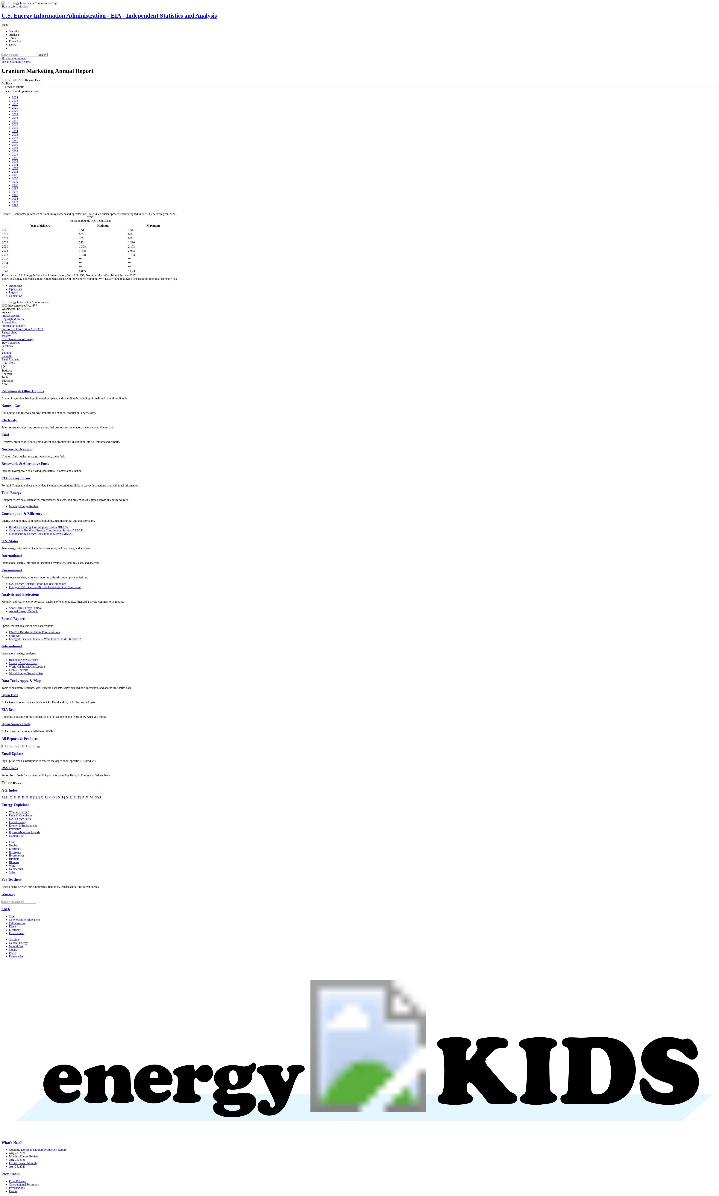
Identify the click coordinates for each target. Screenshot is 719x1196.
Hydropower (16, 855)
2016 (15, 124)
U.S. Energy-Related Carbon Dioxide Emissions (37, 583)
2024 (15, 97)
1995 (15, 195)
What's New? (11, 1143)
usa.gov (6, 335)
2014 (15, 131)
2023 (15, 100)
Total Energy (11, 493)
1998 (15, 185)
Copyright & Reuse (13, 319)
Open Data (15, 289)
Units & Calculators (20, 815)
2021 (15, 107)
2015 (15, 127)
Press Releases (17, 1181)
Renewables (16, 956)
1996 (15, 191)
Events (13, 1191)
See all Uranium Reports (16, 61)
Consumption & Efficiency (21, 514)
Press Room (10, 1174)
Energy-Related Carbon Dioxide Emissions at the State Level (45, 587)
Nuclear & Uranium (16, 449)
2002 (15, 171)
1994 (15, 198)
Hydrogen (15, 852)
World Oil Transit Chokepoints (27, 666)
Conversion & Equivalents (24, 919)
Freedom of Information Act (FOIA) (22, 329)
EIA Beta (8, 710)
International (11, 556)
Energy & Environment (23, 825)
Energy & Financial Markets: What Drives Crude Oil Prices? (45, 639)
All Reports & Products (19, 739)
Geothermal (16, 869)
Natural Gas (10, 406)
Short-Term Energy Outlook (25, 608)
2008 (15, 151)
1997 (15, 188)
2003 (15, 168)
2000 (15, 178)
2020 (15, 111)
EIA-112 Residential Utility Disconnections (34, 632)
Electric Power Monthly (23, 1163)
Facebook (7, 346)
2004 (15, 164)
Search (42, 54)
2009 (15, 148)
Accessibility (9, 322)
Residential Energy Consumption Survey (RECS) (38, 527)
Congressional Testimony (24, 1184)
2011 (15, 141)
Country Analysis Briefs (23, 663)
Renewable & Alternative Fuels (25, 464)
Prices (12, 953)
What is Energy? (19, 812)
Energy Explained (15, 805)
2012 (15, 138)
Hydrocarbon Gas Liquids (24, 832)
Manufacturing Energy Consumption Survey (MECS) (40, 533)
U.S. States (9, 541)
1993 (15, 202)
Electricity (9, 420)
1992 (15, 205)
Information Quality (13, 325)
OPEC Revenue (18, 669)
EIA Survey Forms (15, 478)
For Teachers (11, 879)
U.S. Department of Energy (17, 339)
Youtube (6, 352)
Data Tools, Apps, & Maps (21, 681)
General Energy (18, 943)
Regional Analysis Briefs (23, 659)
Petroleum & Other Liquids (22, 391)
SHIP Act (14, 635)
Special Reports (13, 619)
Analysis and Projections (20, 594)
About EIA (15, 285)
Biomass (14, 862)
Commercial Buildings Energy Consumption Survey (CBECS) (46, 530)
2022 (15, 104)
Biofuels (14, 858)
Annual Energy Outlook (23, 611)
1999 (15, 181)
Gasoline (14, 939)
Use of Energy (17, 822)
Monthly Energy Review (23, 506)
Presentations (17, 1187)
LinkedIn (6, 356)
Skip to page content (13, 58)
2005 (15, 161)
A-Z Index (9, 790)
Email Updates (10, 359)
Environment (11, 570)
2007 (15, 154)
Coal (5, 435)
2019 (15, 114)
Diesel (12, 926)
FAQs (5, 909)
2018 (15, 117)
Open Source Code (15, 724)
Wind (12, 865)
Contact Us (15, 295)
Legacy (13, 292)
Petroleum (15, 828)
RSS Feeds (8, 362)
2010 (15, 144)
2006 (15, 158)
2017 (15, 121)
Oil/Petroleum (17, 923)
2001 (15, 175)
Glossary (8, 894)
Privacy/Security (11, 315)
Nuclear (13, 845)
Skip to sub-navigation (14, 6)
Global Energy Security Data (26, 673)
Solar (12, 872)
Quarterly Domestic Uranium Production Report (37, 1149)
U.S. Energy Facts (20, 818)
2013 (15, 134)
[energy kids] (359, 1135)
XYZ (98, 797)
